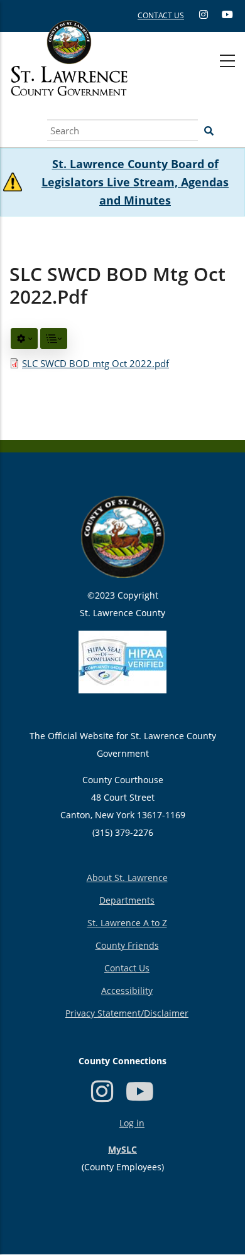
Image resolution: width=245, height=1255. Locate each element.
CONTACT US (161, 15)
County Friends (127, 945)
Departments (127, 900)
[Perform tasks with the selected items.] (24, 338)
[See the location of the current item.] (53, 338)
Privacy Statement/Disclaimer (126, 1013)
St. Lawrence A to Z (127, 923)
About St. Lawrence (127, 878)
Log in (131, 1123)
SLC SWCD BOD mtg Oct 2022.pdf (95, 363)
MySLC (122, 1149)
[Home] (69, 72)
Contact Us (127, 968)
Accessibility (127, 990)
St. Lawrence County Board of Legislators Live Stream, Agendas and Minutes (135, 182)
